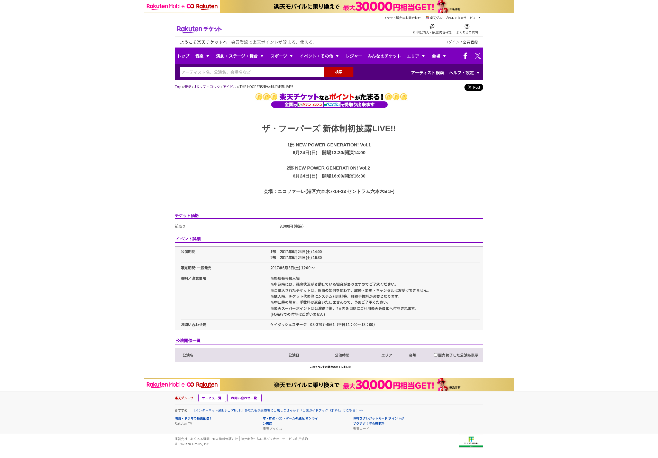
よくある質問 (199, 438)
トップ (183, 56)
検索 (338, 71)
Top (178, 86)
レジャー (354, 56)
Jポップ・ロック (207, 86)
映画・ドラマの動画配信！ (193, 418)
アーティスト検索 (427, 72)
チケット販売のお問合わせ (402, 17)
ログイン (452, 41)
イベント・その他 (316, 56)
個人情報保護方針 (225, 438)
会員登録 (470, 41)
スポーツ (278, 56)
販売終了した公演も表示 (457, 355)
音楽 (199, 56)
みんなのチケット (384, 56)
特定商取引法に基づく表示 (260, 438)
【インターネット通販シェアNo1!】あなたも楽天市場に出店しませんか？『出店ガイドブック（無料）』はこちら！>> (278, 410)
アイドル (229, 86)
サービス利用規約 (295, 438)
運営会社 (181, 438)
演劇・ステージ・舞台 (237, 56)
